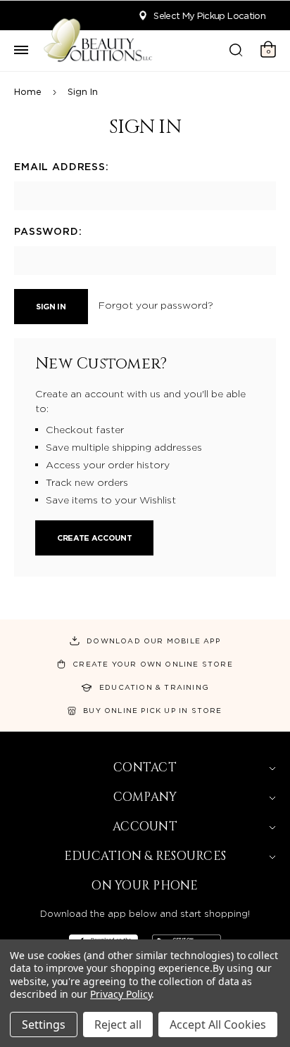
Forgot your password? (156, 305)
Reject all (117, 1024)
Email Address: (61, 166)
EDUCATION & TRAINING (154, 687)
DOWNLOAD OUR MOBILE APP (153, 640)
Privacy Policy (120, 994)
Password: (48, 231)
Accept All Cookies (218, 1024)
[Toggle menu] (21, 51)
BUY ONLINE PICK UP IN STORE (152, 710)
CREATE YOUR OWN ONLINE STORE (152, 664)
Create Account (94, 538)
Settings (43, 1024)
